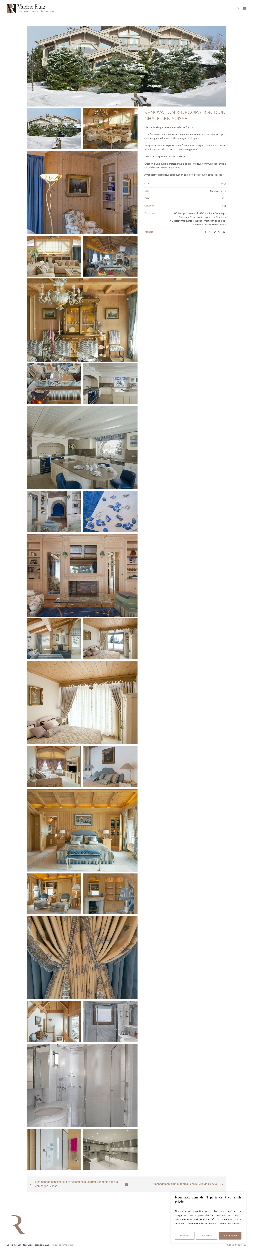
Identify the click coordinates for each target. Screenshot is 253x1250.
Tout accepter (230, 1235)
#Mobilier (175, 221)
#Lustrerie (221, 217)
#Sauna (222, 224)
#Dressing (184, 217)
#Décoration (206, 213)
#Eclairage (195, 217)
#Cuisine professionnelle (186, 213)
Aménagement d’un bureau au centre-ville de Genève (185, 1183)
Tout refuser (207, 1235)
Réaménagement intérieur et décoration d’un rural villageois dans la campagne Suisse (76, 1183)
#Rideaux (198, 224)
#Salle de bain (210, 224)
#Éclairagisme (208, 217)
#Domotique (219, 213)
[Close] (244, 1193)
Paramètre (185, 1235)
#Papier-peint (219, 221)
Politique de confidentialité (62, 1245)
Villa (224, 206)
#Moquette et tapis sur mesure (196, 221)
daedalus (242, 1245)
